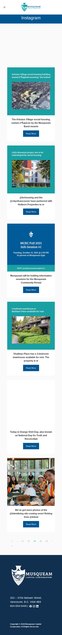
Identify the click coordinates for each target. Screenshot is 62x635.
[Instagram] (34, 606)
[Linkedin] (37, 606)
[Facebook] (30, 606)
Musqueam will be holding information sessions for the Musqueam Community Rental (31, 279)
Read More (31, 133)
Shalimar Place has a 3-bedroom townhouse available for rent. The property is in (31, 357)
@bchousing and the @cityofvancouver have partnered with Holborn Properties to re (31, 201)
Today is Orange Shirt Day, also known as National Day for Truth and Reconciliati (31, 435)
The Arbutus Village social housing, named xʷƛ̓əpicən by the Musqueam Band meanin (31, 123)
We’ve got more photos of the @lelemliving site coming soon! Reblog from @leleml (31, 513)
